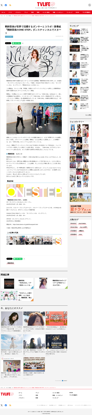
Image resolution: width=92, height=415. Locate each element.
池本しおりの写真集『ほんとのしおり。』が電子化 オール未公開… (84, 90)
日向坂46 (73, 234)
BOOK (77, 12)
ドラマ (10, 12)
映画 (38, 12)
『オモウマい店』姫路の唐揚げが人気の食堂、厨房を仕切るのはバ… (84, 98)
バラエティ (18, 12)
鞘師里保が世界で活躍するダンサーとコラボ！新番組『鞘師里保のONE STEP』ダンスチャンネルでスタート (35, 15)
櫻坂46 (82, 231)
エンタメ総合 (46, 12)
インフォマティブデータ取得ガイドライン (83, 405)
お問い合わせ (70, 405)
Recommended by (58, 380)
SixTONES (82, 223)
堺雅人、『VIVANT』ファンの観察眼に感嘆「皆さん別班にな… (84, 48)
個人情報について (52, 405)
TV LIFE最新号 (86, 12)
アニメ (26, 12)
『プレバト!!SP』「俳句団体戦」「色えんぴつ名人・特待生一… (84, 81)
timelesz (73, 223)
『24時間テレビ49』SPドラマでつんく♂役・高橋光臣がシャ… (84, 31)
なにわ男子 (84, 227)
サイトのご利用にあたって (42, 405)
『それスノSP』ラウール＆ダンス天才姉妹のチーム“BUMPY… (84, 65)
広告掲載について (62, 405)
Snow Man (74, 227)
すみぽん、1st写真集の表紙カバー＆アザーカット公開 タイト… (84, 106)
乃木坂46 (73, 231)
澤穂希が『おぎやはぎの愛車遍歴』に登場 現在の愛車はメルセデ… (84, 39)
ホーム (3, 12)
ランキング (69, 12)
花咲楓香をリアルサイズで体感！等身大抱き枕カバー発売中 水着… (84, 57)
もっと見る (88, 115)
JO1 (81, 234)
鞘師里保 (11, 263)
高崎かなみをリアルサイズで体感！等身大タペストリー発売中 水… (84, 73)
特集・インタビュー (58, 12)
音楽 (32, 12)
